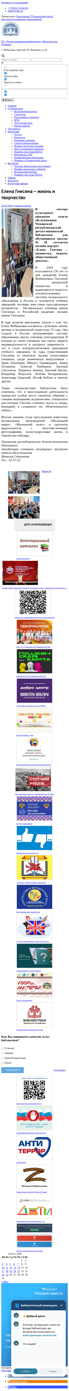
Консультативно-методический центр (28, 912)
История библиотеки (25, 111)
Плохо (7, 1062)
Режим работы (22, 126)
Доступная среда (23, 123)
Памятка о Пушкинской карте (30, 160)
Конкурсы (19, 137)
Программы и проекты (26, 117)
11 (7, 1267)
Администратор (22, 205)
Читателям (13, 131)
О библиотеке (15, 108)
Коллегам (13, 163)
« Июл (4, 1281)
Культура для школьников (24, 824)
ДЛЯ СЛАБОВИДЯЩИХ (38, 524)
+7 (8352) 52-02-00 (18, 8)
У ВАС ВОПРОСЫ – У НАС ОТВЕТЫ (28, 971)
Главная (12, 105)
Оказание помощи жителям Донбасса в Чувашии (31, 1192)
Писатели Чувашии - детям (24, 735)
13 (14, 1267)
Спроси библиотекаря (26, 143)
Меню (10, 100)
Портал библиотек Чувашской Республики (29, 1030)
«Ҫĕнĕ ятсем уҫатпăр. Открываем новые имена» (31, 882)
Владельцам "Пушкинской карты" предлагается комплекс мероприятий (27, 18)
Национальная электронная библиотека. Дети (30, 1221)
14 (18, 1267)
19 (10, 1271)
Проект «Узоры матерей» (24, 1000)
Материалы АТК (23, 154)
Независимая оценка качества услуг (27, 853)
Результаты (59, 1070)
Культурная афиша (18, 183)
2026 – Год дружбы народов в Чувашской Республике (33, 647)
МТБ (16, 120)
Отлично (9, 1048)
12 (10, 1267)
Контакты (13, 180)
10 (3, 1267)
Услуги (18, 134)
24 (3, 1274)
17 (3, 1271)
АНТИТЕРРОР (21, 1162)
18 (7, 1271)
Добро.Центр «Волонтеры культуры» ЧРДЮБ (30, 706)
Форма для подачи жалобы (28, 146)
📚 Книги (25, 1371)
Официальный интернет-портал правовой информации (33, 765)
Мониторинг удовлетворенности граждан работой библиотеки (34, 617)
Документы (14, 128)
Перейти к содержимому (14, 2)
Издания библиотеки (25, 172)
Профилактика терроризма (28, 157)
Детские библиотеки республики (32, 166)
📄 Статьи (51, 1371)
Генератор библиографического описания (29, 1251)
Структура (20, 114)
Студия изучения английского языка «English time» (32, 941)
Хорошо (8, 1053)
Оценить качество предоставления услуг (29, 1103)
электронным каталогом (39, 1335)
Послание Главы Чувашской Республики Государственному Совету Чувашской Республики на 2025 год (34, 588)
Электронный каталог (23, 558)
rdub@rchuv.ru (15, 11)
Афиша (12, 177)
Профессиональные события (29, 169)
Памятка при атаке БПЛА (28, 151)
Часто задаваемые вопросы (29, 149)
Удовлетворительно (15, 1058)
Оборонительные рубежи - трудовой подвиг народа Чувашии (34, 794)
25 (7, 1274)
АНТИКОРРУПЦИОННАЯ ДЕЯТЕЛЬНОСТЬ (31, 1133)
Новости (46, 471)
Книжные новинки (24, 140)
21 (18, 1271)
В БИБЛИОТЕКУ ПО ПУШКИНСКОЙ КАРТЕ (31, 676)
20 (14, 1271)
